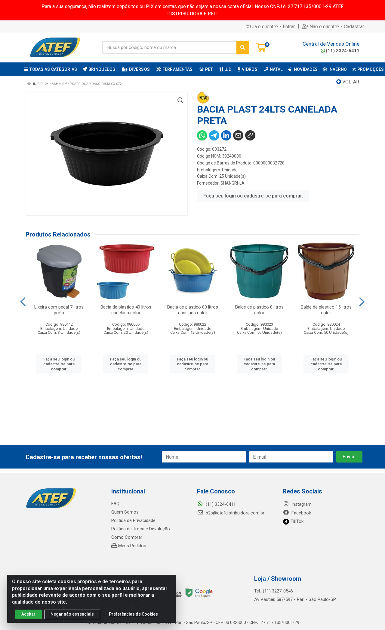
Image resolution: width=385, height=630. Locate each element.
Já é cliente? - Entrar (273, 26)
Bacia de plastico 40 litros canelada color (125, 309)
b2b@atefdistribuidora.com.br (234, 513)
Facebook (300, 513)
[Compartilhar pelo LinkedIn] (226, 135)
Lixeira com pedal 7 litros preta (59, 309)
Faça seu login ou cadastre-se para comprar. (253, 196)
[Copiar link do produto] (250, 135)
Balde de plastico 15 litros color (326, 309)
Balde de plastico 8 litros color (259, 309)
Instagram (301, 504)
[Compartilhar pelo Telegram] (214, 135)
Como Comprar (126, 537)
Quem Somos (125, 512)
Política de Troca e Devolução (140, 529)
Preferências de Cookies (133, 614)
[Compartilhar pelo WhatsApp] (202, 135)
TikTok (296, 521)
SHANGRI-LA (232, 183)
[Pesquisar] (242, 47)
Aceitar (28, 614)
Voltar (350, 82)
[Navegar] (23, 302)
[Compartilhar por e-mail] (238, 135)
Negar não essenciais (72, 614)
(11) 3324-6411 (342, 50)
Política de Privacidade (133, 520)
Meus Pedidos (131, 545)
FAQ (115, 503)
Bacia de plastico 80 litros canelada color (192, 309)
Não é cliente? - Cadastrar (337, 26)
